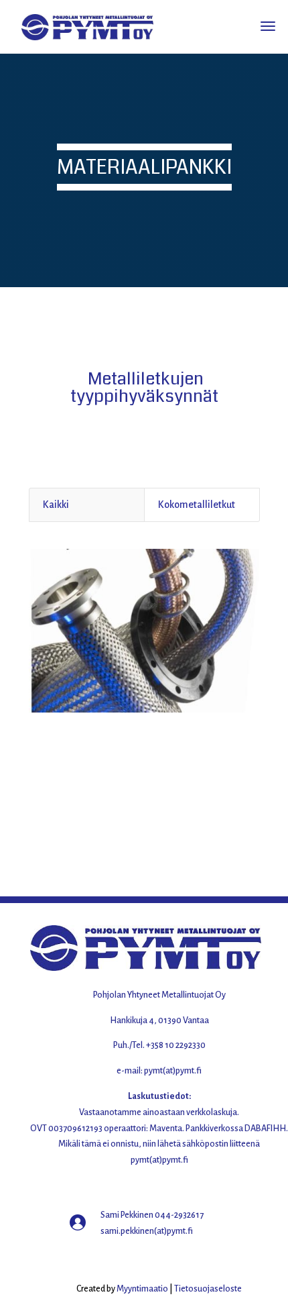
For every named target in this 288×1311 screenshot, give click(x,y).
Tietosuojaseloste (208, 1289)
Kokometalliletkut (196, 504)
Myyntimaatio (142, 1289)
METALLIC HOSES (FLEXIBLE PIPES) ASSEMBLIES (144, 736)
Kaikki (56, 504)
